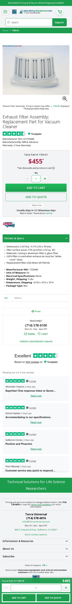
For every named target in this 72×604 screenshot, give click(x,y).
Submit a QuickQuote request (36, 341)
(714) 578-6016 (36, 518)
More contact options (36, 534)
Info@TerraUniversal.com (36, 521)
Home (5, 30)
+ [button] (44, 178)
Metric (18, 297)
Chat (44, 334)
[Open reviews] (29, 134)
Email (31, 334)
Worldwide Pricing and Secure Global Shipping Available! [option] (36, 2)
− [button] (27, 178)
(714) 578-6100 (36, 325)
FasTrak (48, 213)
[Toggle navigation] (5, 12)
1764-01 (56, 106)
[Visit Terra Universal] (14, 12)
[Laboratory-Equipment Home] (36, 12)
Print (38, 311)
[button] (65, 99)
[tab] (36, 238)
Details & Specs (14, 238)
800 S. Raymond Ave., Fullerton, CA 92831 (36, 529)
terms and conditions (41, 504)
